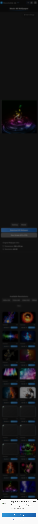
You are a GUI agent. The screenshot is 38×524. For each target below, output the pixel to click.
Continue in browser (19, 520)
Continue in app (19, 515)
